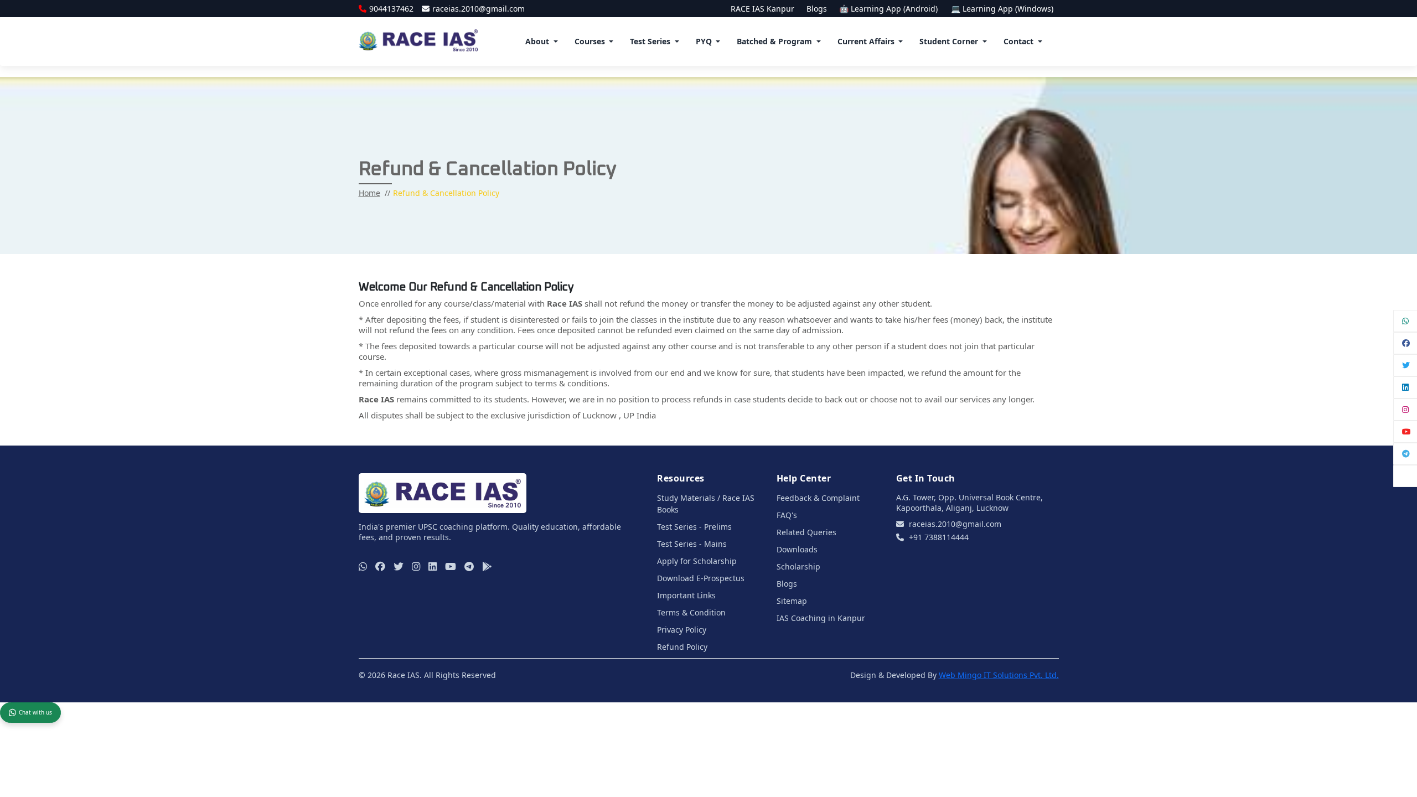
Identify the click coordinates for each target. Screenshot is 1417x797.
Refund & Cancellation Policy (446, 193)
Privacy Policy (681, 629)
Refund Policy (682, 646)
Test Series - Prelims (694, 526)
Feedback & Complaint (818, 498)
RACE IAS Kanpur (762, 8)
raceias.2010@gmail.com (478, 8)
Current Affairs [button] (865, 41)
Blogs (816, 8)
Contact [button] (1018, 41)
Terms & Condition (691, 612)
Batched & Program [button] (774, 41)
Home (369, 193)
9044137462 (391, 8)
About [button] (537, 41)
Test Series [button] (650, 41)
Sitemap (792, 601)
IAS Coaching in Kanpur (821, 618)
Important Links (686, 595)
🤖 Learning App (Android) (889, 8)
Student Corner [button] (948, 41)
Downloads (797, 549)
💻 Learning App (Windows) (1002, 8)
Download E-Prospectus (700, 578)
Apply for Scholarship (697, 561)
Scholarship (798, 566)
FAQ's (787, 515)
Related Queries (806, 532)
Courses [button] (590, 41)
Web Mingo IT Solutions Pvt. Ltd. (999, 675)
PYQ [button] (704, 41)
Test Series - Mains (692, 544)
